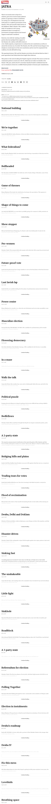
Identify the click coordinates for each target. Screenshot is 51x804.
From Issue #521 (15, 9)
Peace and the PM (6, 70)
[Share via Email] (27, 82)
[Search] (46, 2)
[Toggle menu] (48, 2)
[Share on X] (6, 82)
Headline (9, 78)
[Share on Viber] (24, 82)
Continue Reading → (25, 120)
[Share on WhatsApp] (18, 82)
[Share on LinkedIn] (15, 82)
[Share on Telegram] (21, 82)
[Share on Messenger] (12, 82)
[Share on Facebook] (9, 82)
